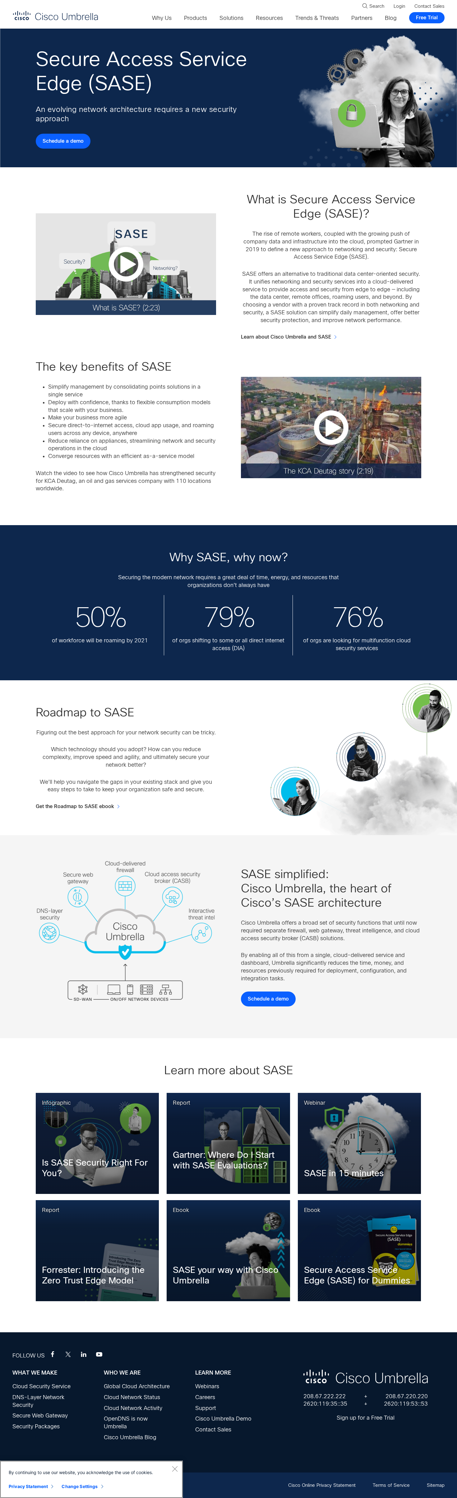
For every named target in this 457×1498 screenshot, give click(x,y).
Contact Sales (213, 1429)
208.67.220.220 (406, 1396)
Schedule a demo (63, 141)
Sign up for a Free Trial (366, 1418)
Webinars (207, 1386)
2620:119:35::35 (325, 1404)
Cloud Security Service (41, 1386)
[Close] (175, 1469)
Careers (205, 1397)
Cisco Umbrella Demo (223, 1419)
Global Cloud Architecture (137, 1386)
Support (205, 1408)
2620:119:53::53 (406, 1404)
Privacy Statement (28, 1486)
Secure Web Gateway (40, 1415)
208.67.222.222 (324, 1396)
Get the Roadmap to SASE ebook (75, 806)
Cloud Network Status (132, 1397)
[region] (91, 1479)
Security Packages (36, 1426)
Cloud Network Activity (133, 1408)
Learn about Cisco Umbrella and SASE (286, 337)
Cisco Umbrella (55, 15)
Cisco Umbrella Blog (130, 1437)
